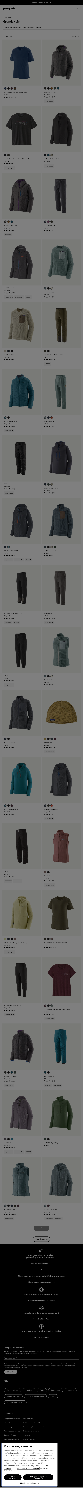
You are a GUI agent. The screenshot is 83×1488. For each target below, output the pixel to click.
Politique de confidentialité (28, 1468)
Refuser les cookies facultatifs (38, 1477)
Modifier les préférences (29, 1483)
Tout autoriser (13, 1477)
